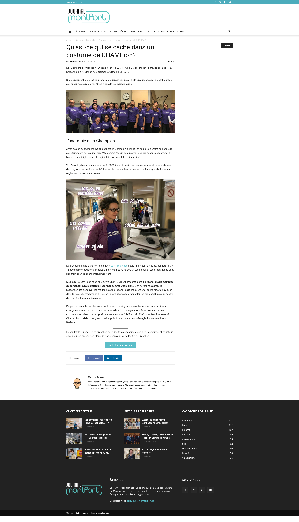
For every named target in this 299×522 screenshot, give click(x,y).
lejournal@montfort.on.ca (140, 500)
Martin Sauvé (75, 61)
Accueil (69, 40)
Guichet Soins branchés (121, 345)
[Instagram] (220, 2)
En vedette (96, 31)
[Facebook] (215, 2)
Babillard (136, 31)
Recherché (90, 40)
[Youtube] (230, 2)
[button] (229, 31)
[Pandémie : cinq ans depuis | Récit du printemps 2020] (74, 453)
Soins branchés (119, 265)
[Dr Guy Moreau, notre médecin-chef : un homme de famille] (132, 438)
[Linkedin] (225, 2)
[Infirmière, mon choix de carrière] (132, 453)
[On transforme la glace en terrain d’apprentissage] (74, 438)
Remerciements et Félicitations (166, 31)
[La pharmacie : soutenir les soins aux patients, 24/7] (74, 423)
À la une (81, 31)
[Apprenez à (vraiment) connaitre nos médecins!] (132, 423)
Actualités (116, 31)
